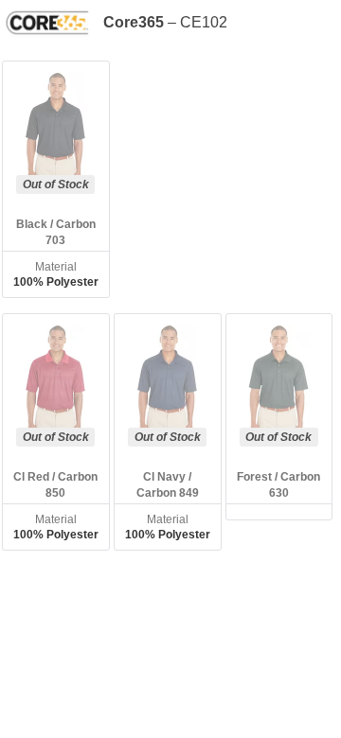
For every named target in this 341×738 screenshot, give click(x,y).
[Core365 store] (51, 22)
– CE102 (165, 22)
